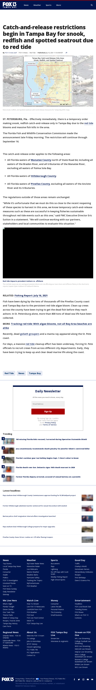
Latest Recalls (56, 606)
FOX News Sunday (10, 589)
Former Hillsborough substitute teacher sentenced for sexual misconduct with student (35, 506)
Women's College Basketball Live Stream (83, 660)
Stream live (55, 638)
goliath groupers (29, 333)
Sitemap (6, 594)
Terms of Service (49, 425)
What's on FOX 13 (81, 615)
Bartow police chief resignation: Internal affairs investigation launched (29, 516)
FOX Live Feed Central (35, 618)
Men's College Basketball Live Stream (83, 655)
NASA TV (30, 621)
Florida (5, 569)
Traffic (77, 563)
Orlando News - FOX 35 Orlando (12, 637)
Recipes (78, 575)
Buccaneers (55, 563)
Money (54, 600)
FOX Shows (79, 612)
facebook (74, 679)
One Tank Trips (8, 612)
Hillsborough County (43, 176)
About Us (32, 632)
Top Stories (7, 563)
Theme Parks (8, 615)
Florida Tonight (8, 606)
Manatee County (41, 160)
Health (5, 575)
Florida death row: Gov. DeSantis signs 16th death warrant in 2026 (45, 467)
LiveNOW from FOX (34, 609)
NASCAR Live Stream (83, 649)
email (92, 679)
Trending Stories (81, 609)
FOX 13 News (23, 53)
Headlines (78, 604)
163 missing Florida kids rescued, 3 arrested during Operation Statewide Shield (51, 439)
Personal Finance (57, 609)
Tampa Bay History (10, 623)
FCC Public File (32, 650)
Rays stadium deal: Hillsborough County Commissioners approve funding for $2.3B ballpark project (39, 495)
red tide (88, 123)
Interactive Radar (33, 566)
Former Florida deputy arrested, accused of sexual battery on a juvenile (48, 477)
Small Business (56, 615)
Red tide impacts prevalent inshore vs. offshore (23, 281)
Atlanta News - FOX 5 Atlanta (11, 646)
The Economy (56, 612)
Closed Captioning (34, 647)
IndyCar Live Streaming (83, 652)
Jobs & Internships (34, 641)
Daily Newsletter (9, 592)
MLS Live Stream (81, 667)
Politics (5, 577)
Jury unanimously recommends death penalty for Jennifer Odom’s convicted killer (53, 449)
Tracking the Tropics (34, 580)
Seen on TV (7, 586)
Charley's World (81, 566)
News (21, 373)
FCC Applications (33, 652)
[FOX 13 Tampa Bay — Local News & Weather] (10, 5)
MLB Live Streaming (82, 646)
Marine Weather (33, 572)
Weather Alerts (32, 575)
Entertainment (82, 600)
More (58, 5)
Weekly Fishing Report (59, 577)
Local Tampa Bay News (12, 566)
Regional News (10, 632)
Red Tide (33, 53)
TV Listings (31, 638)
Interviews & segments (59, 641)
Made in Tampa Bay (10, 618)
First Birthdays (80, 577)
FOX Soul (30, 615)
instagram (83, 679)
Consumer (7, 572)
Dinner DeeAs (8, 609)
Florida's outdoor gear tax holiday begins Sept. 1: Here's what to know (47, 458)
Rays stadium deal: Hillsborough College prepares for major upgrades (29, 527)
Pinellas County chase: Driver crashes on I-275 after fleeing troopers (28, 537)
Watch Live (32, 600)
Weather (31, 560)
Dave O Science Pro (82, 580)
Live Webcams (32, 569)
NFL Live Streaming (82, 638)
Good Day (80, 560)
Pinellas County (40, 183)
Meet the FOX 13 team (35, 636)
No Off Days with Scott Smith (59, 573)
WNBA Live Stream (82, 664)
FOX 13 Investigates (10, 580)
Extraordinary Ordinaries (84, 572)
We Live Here (10, 600)
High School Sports (58, 580)
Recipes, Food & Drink (11, 621)
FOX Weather (32, 586)
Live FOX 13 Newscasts (36, 606)
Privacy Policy (50, 422)
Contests (78, 618)
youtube (88, 679)
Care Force (7, 626)
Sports (54, 560)
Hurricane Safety (33, 577)
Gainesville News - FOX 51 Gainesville (11, 641)
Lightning (54, 569)
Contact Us (31, 655)
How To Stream (33, 604)
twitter (79, 679)
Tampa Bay (35, 373)
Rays (52, 566)
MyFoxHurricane (33, 583)
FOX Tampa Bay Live (35, 623)
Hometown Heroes (82, 569)
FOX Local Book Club (83, 606)
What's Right (7, 604)
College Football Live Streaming (83, 642)
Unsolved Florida (9, 583)
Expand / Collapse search (91, 5)
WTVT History (32, 644)
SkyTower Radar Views (35, 563)
